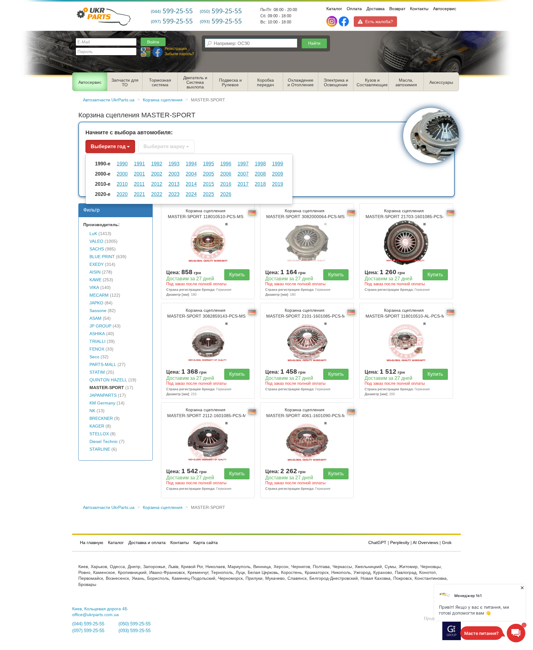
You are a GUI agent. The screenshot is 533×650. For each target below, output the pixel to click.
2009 (277, 174)
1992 (156, 163)
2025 (208, 194)
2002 (156, 174)
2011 (139, 184)
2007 (243, 174)
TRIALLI (97, 341)
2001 (139, 174)
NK (92, 410)
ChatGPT (377, 542)
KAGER (96, 426)
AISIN (95, 272)
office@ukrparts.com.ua (95, 614)
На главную (91, 542)
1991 (139, 163)
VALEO (96, 241)
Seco (94, 357)
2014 (191, 184)
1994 (191, 163)
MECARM (99, 295)
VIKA (94, 287)
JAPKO (96, 303)
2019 (277, 184)
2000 (122, 174)
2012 (156, 184)
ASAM (95, 318)
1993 (174, 163)
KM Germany (102, 403)
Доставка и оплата (147, 542)
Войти (153, 41)
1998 (260, 163)
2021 (139, 194)
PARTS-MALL (102, 364)
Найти (314, 43)
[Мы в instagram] (332, 21)
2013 (174, 184)
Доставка (375, 8)
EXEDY (96, 264)
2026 (225, 194)
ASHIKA (97, 333)
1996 (225, 163)
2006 (225, 174)
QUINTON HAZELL (108, 380)
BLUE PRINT (102, 256)
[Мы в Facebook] (343, 21)
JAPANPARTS (103, 395)
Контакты (419, 8)
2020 (122, 194)
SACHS (96, 249)
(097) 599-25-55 (88, 630)
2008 (260, 174)
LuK (93, 233)
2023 (174, 194)
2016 (225, 184)
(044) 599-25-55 (88, 623)
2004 (191, 174)
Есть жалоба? (379, 21)
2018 (260, 184)
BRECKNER (101, 418)
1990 (122, 163)
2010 (122, 184)
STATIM (97, 372)
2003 (174, 174)
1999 (277, 163)
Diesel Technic (103, 441)
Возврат (397, 8)
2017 (243, 184)
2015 (208, 184)
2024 (191, 194)
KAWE (95, 280)
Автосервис (444, 8)
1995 (208, 163)
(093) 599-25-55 (134, 630)
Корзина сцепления (205, 214)
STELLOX (99, 434)
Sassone (97, 310)
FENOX (96, 349)
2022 (156, 194)
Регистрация (176, 49)
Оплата (354, 8)
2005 (208, 174)
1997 (243, 163)
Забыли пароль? (179, 54)
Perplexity (399, 542)
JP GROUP (100, 326)
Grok (447, 542)
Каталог (334, 8)
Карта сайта (205, 542)
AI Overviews (425, 542)
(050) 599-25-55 (134, 623)
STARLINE (99, 449)
